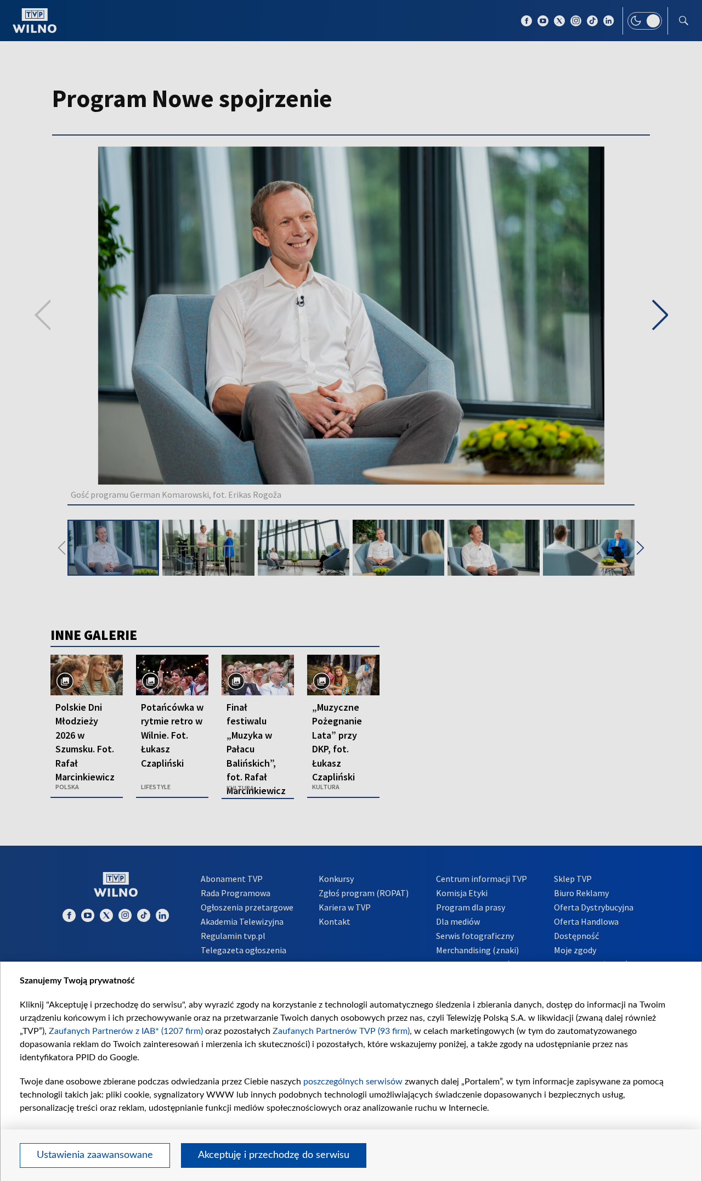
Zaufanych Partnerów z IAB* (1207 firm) (126, 1031)
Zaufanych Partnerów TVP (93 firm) (341, 1031)
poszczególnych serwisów (353, 1081)
